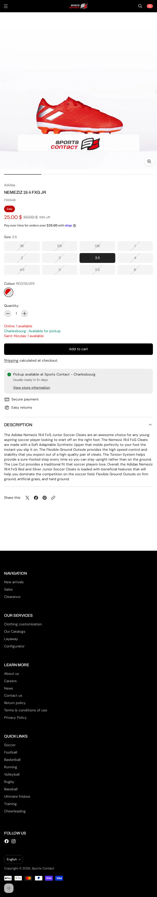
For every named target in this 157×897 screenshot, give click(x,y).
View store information (31, 387)
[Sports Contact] (78, 6)
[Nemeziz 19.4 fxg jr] (78, 90)
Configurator (14, 646)
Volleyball (12, 774)
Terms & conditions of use (25, 710)
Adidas (9, 185)
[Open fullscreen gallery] (149, 161)
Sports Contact (43, 868)
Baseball (11, 789)
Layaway (11, 639)
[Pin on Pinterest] (44, 497)
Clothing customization (23, 624)
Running (10, 767)
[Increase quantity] (24, 313)
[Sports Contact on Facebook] (6, 841)
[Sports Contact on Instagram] (13, 841)
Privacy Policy (15, 717)
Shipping (11, 360)
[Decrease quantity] (7, 313)
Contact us (13, 695)
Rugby (9, 781)
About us (11, 673)
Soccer (10, 745)
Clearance (12, 596)
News (8, 688)
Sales (8, 589)
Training (10, 804)
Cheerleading (15, 811)
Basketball (12, 759)
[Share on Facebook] (36, 497)
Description (18, 425)
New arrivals (14, 582)
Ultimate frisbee (17, 796)
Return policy (15, 703)
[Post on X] (27, 497)
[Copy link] (53, 497)
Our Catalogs (14, 631)
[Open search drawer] (140, 6)
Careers (10, 681)
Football (10, 752)
